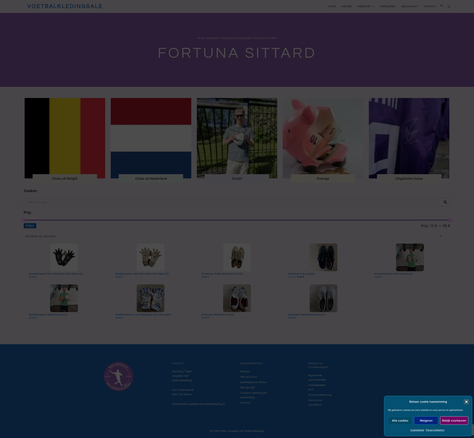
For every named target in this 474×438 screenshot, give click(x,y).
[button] (466, 402)
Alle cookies (400, 420)
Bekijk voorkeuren (454, 420)
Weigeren (426, 420)
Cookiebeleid (417, 430)
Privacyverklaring (435, 430)
